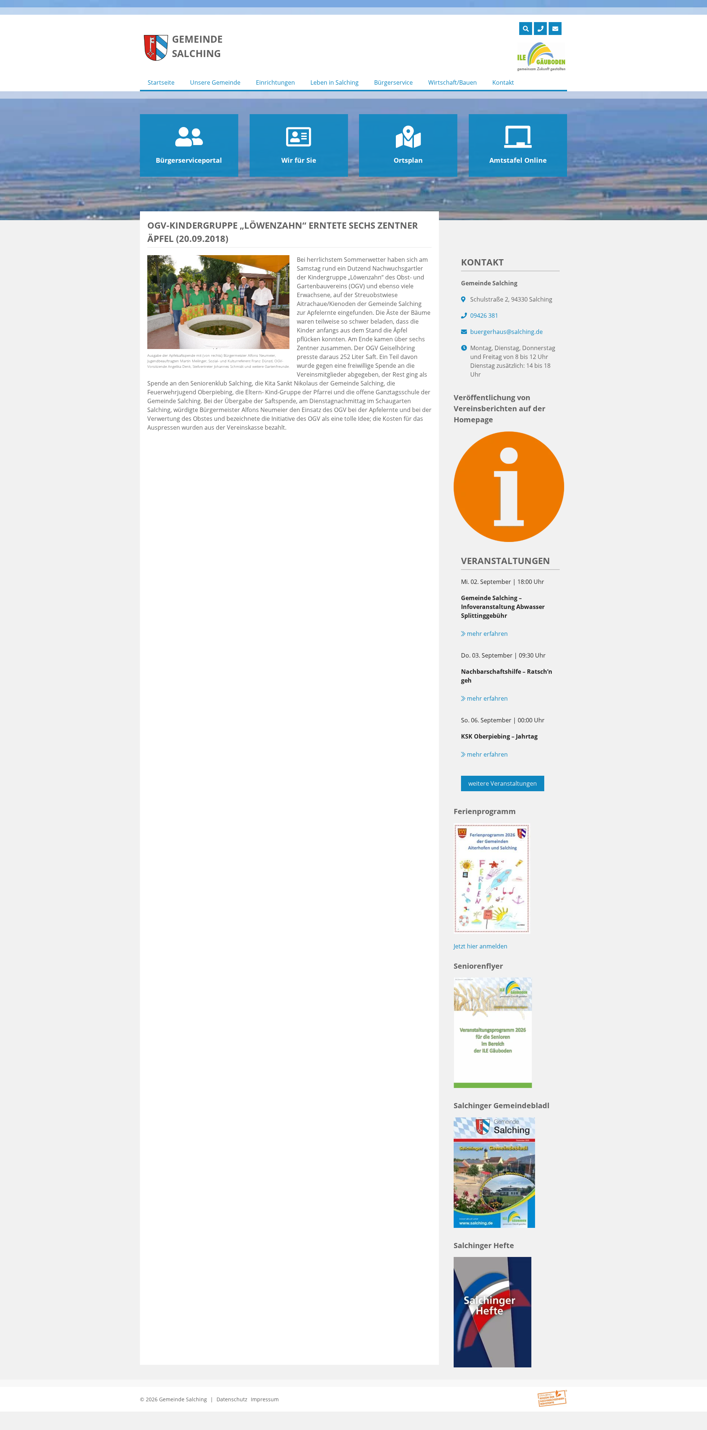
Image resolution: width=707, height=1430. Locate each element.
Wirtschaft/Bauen (452, 82)
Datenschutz (232, 1399)
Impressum (265, 1399)
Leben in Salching (334, 82)
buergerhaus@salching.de (506, 332)
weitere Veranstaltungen (502, 783)
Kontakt (503, 82)
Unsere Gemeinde (215, 82)
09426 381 (484, 315)
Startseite (161, 82)
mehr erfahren (486, 634)
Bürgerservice (393, 82)
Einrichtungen (275, 82)
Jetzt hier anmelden (480, 946)
